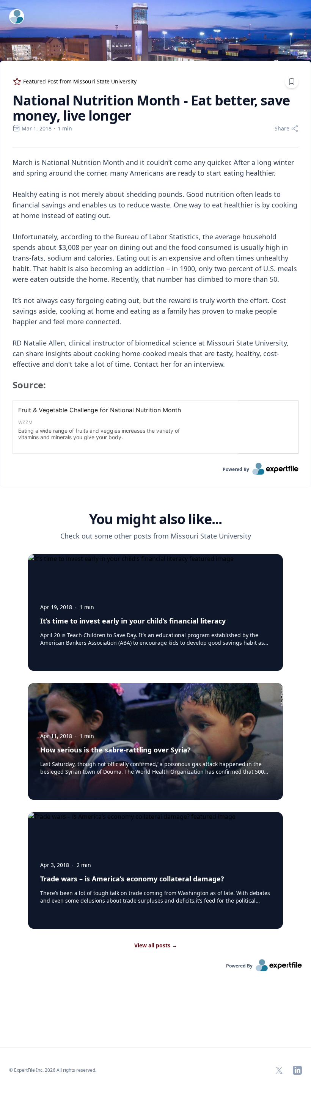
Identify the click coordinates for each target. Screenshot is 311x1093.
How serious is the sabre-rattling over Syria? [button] (115, 749)
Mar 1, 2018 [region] (37, 128)
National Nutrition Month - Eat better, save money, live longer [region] (151, 108)
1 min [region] (65, 128)
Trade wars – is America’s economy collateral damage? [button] (132, 878)
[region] (155, 305)
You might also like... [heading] (155, 519)
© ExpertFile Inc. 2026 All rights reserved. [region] (52, 1070)
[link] (155, 469)
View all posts (155, 945)
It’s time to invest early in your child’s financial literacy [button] (133, 620)
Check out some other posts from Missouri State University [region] (155, 535)
